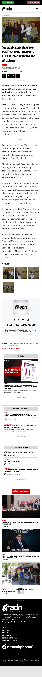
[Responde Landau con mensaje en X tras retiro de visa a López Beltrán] (21, 540)
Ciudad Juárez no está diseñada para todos (19, 453)
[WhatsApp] (4, 76)
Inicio (3, 15)
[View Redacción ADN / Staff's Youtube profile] (23, 319)
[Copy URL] (18, 76)
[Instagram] (5, 622)
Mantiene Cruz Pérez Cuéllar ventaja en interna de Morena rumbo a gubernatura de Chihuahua (20, 387)
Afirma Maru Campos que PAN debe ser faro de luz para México (20, 523)
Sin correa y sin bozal (12, 461)
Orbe (5, 412)
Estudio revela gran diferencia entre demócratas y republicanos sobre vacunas (20, 415)
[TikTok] (18, 622)
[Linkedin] (9, 622)
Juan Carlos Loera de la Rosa (29, 343)
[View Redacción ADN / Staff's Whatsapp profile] (18, 319)
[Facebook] (9, 76)
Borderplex (8, 424)
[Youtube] (24, 622)
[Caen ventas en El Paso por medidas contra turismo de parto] (21, 574)
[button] (8, 273)
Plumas (6, 451)
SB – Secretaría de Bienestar (11, 348)
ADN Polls (7, 383)
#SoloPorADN (14, 343)
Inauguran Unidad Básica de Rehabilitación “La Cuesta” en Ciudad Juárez (21, 426)
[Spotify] (15, 622)
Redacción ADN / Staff (21, 325)
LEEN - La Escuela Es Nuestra (11, 346)
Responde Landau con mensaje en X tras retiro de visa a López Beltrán (20, 556)
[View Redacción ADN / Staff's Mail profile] (27, 319)
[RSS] (12, 622)
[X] (13, 76)
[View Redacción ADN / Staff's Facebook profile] (14, 319)
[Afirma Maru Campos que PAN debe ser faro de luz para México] (21, 506)
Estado (8, 15)
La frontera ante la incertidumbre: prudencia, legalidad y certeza (21, 470)
